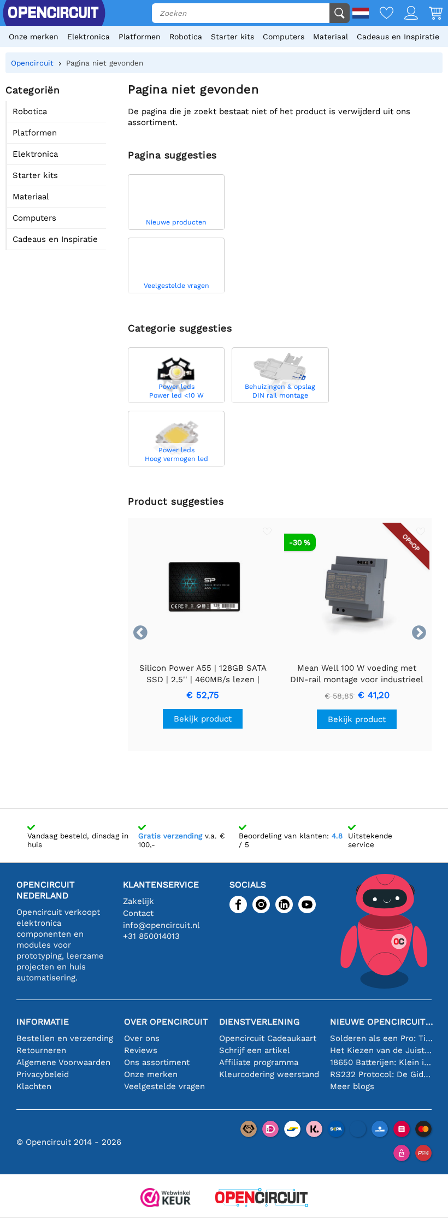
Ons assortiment (157, 1062)
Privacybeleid (42, 1074)
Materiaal (330, 36)
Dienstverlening (259, 1021)
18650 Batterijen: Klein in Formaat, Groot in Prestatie (382, 1062)
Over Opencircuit (166, 1021)
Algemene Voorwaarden (63, 1062)
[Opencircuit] (261, 1198)
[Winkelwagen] (430, 14)
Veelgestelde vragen (164, 1086)
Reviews (140, 1050)
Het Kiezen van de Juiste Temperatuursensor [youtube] (382, 1050)
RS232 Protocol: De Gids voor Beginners (382, 1074)
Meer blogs (352, 1086)
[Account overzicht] (405, 14)
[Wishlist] (381, 14)
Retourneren (41, 1050)
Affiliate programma (258, 1062)
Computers (283, 36)
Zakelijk (138, 901)
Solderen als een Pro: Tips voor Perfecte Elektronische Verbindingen (382, 1038)
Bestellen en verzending (64, 1038)
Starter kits (232, 36)
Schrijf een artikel (254, 1050)
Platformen (140, 36)
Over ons (142, 1038)
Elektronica (88, 36)
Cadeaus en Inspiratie (398, 36)
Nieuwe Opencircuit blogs (382, 1021)
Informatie (42, 1021)
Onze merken (33, 36)
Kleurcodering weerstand (269, 1074)
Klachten (33, 1086)
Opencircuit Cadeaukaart (267, 1038)
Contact (138, 913)
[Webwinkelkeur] (165, 1198)
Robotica (185, 36)
